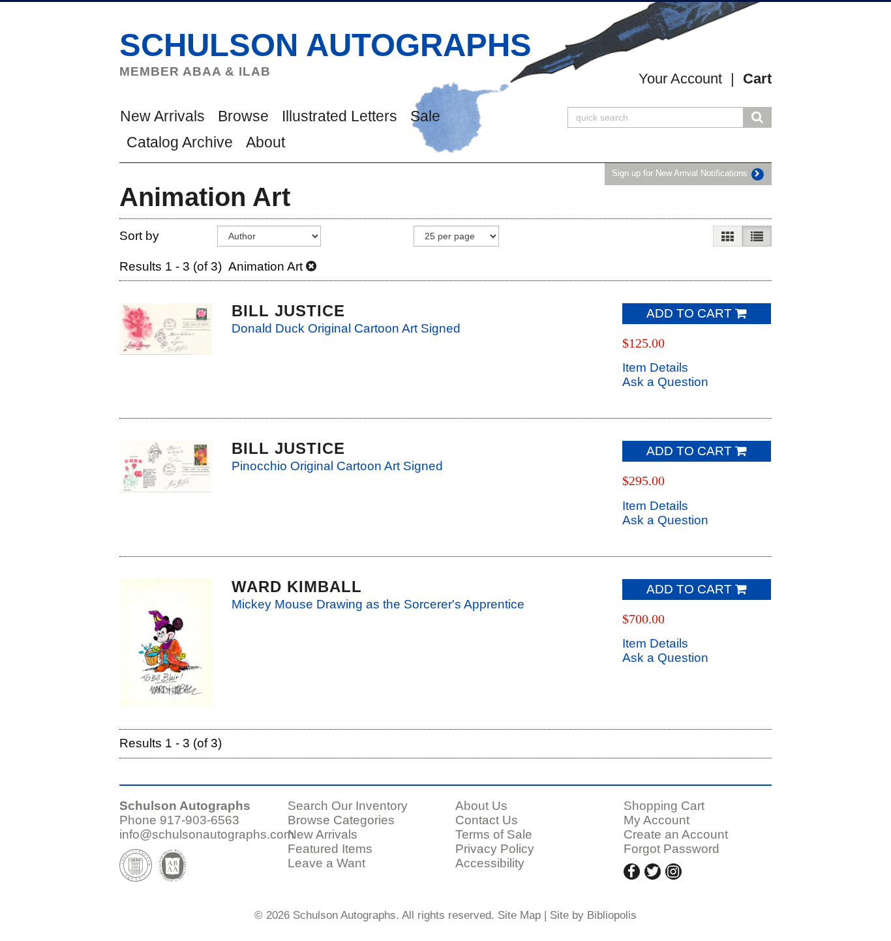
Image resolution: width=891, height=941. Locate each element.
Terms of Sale (493, 834)
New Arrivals (162, 116)
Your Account (680, 78)
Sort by (139, 236)
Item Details (655, 367)
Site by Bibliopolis (593, 915)
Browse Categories (341, 820)
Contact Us (486, 820)
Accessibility (489, 863)
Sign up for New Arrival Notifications (681, 174)
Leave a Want (326, 863)
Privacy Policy (494, 849)
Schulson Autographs (325, 45)
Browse (243, 116)
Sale (425, 116)
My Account (656, 820)
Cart (757, 78)
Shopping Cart (664, 806)
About (265, 142)
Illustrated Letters (339, 116)
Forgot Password (671, 849)
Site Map (519, 915)
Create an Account (676, 834)
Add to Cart (689, 313)
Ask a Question (665, 382)
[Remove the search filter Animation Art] (311, 266)
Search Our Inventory (348, 806)
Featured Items (330, 849)
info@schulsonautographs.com (206, 834)
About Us (481, 806)
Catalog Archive (180, 142)
